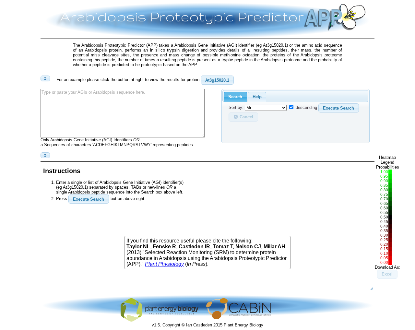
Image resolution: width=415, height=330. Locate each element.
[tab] (235, 97)
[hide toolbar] (45, 155)
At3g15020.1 (217, 80)
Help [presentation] (257, 96)
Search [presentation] (235, 96)
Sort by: (236, 107)
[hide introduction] (45, 78)
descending (306, 107)
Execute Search (338, 108)
